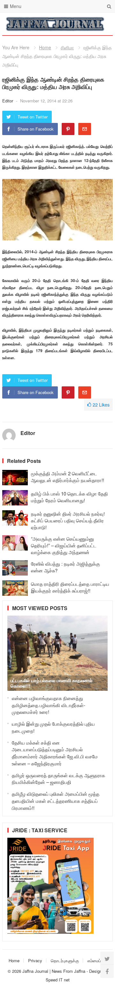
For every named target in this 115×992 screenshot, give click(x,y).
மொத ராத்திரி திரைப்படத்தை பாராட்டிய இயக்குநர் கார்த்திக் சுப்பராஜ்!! (70, 587)
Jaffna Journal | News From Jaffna (53, 971)
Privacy (35, 960)
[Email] (84, 129)
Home (45, 47)
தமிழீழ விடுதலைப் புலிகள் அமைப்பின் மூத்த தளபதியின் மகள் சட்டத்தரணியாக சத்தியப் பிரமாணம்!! (55, 800)
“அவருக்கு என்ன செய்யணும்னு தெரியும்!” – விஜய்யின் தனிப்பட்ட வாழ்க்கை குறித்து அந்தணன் (63, 545)
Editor (8, 101)
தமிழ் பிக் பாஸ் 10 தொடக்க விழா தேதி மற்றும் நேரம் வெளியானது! (69, 497)
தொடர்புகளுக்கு (65, 960)
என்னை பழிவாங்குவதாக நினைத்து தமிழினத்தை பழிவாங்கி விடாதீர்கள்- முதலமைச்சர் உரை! (48, 705)
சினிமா (67, 47)
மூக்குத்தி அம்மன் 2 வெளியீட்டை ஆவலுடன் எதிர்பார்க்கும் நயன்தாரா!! (67, 476)
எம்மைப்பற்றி (98, 960)
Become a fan (103, 24)
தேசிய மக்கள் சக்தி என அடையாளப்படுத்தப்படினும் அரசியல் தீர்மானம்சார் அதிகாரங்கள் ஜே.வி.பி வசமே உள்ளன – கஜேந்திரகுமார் (55, 753)
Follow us (82, 24)
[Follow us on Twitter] (107, 958)
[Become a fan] (107, 971)
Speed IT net (58, 980)
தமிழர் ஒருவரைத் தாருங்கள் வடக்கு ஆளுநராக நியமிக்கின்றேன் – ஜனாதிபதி (58, 779)
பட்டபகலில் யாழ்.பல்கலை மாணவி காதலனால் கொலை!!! (51, 683)
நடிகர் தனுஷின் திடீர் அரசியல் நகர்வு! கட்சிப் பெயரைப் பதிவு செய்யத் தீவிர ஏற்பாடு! (68, 520)
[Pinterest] (68, 129)
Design (96, 971)
